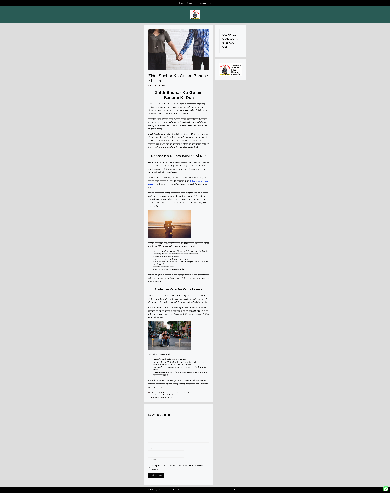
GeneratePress (178, 490)
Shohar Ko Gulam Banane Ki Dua (187, 393)
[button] (210, 3)
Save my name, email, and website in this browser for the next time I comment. (177, 467)
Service (189, 3)
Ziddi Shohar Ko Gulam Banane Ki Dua (163, 393)
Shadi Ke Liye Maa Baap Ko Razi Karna (163, 395)
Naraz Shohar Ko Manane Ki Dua (161, 397)
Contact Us (202, 3)
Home (181, 3)
